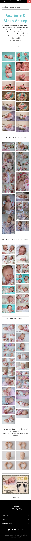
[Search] (24, 1)
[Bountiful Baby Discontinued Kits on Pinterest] (18, 529)
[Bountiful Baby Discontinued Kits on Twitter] (9, 529)
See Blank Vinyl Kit (15, 40)
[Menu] (1, 1)
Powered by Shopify (15, 537)
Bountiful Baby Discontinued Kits (15, 1)
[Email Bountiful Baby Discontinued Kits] (21, 529)
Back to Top (15, 497)
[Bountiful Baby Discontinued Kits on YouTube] (15, 529)
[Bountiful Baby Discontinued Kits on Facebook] (12, 529)
